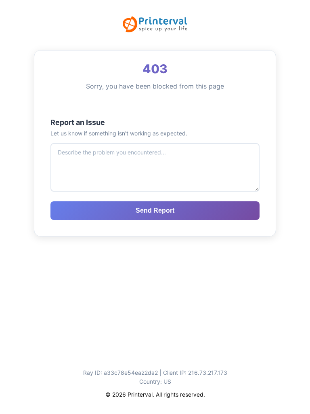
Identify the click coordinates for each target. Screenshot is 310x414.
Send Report (155, 210)
